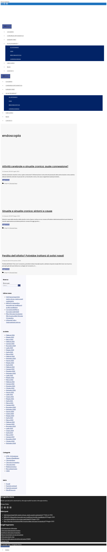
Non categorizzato (11, 469)
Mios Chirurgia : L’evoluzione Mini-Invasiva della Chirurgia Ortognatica (14, 316)
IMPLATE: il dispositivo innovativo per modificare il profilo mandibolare (14, 305)
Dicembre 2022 (10, 371)
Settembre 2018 (11, 443)
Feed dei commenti (11, 488)
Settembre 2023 (11, 358)
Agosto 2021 (10, 392)
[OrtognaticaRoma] (10, 23)
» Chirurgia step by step (7, 537)
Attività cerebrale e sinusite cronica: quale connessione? (35, 166)
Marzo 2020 (9, 420)
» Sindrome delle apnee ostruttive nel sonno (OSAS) (16, 539)
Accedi (8, 484)
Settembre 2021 (11, 390)
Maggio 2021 (10, 399)
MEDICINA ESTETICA (15, 55)
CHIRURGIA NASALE (15, 59)
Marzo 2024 (9, 354)
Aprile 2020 (9, 418)
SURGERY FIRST (11, 39)
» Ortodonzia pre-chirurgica (9, 528)
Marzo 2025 (9, 339)
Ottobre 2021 (10, 388)
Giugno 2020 (10, 413)
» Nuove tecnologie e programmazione (12, 535)
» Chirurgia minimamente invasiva (10, 530)
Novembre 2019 (11, 426)
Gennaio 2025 (10, 343)
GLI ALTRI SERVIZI (12, 43)
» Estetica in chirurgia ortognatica (10, 533)
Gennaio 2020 (10, 424)
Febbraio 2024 (10, 356)
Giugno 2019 (10, 430)
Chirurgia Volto (10, 464)
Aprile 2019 (9, 433)
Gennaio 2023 (10, 369)
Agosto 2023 (10, 360)
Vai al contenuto (5, 1)
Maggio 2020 (10, 416)
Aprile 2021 (9, 401)
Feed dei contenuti (11, 486)
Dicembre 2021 (10, 386)
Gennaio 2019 (10, 437)
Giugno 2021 (10, 397)
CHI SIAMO (10, 32)
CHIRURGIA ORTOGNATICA (15, 35)
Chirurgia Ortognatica (12, 462)
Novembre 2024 (11, 346)
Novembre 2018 (11, 439)
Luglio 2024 (9, 348)
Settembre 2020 (11, 409)
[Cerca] (19, 285)
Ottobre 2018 (10, 441)
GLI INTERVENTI (14, 47)
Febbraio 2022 (10, 382)
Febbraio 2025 (10, 341)
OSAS (11, 51)
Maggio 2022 (10, 377)
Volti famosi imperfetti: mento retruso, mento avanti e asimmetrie (14, 299)
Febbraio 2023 (10, 367)
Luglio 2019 (9, 428)
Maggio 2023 (10, 363)
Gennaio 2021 (10, 405)
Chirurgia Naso (13, 183)
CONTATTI (10, 71)
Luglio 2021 (9, 394)
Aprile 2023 (9, 365)
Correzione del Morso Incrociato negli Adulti (17, 519)
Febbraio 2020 (10, 422)
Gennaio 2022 (10, 384)
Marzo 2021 (9, 403)
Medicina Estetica (11, 467)
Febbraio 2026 (10, 335)
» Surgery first (5, 541)
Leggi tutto (5, 180)
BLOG (8, 67)
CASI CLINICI (11, 63)
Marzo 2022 (9, 380)
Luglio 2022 (9, 375)
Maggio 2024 (10, 350)
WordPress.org (10, 490)
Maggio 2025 (10, 337)
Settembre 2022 (11, 373)
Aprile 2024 (9, 352)
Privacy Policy (5, 504)
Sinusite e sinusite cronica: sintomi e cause (27, 211)
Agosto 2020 (10, 411)
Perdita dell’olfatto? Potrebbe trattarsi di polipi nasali (33, 255)
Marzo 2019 (9, 435)
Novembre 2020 (11, 407)
